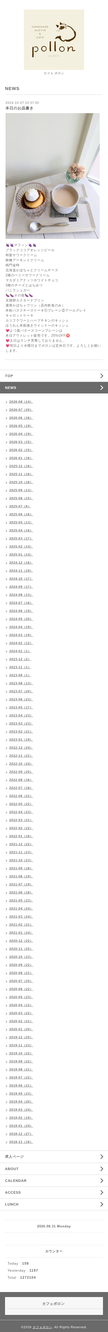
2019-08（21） (21, 1069)
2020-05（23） (21, 997)
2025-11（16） (21, 474)
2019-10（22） (21, 1053)
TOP (9, 376)
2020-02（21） (21, 1021)
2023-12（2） (20, 659)
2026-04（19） (21, 434)
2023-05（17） (21, 707)
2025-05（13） (21, 522)
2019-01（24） (21, 1126)
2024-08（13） (21, 595)
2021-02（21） (21, 924)
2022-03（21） (21, 820)
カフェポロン (42, 1327)
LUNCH (12, 1204)
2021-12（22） (21, 844)
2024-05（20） (21, 619)
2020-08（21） (21, 973)
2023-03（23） (21, 723)
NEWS (10, 388)
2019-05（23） (21, 1093)
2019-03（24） (21, 1110)
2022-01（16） (21, 836)
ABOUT (12, 1169)
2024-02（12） (21, 643)
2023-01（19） (21, 739)
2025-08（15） (21, 498)
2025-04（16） (21, 530)
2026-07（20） (21, 410)
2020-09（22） (21, 965)
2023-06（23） (21, 699)
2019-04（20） (21, 1101)
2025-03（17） (21, 538)
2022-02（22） (21, 828)
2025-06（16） (21, 514)
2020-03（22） (21, 1013)
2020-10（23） (21, 957)
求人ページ (14, 1157)
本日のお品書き (20, 108)
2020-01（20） (21, 1029)
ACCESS (13, 1192)
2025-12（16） (21, 466)
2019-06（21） (21, 1085)
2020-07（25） (21, 981)
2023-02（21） (21, 731)
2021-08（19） (21, 876)
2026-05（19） (21, 426)
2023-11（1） (20, 667)
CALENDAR (16, 1181)
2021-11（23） (21, 852)
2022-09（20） (21, 772)
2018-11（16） (21, 1142)
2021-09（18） (21, 868)
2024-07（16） (21, 603)
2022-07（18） (21, 788)
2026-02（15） (21, 450)
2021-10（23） (21, 860)
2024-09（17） (21, 587)
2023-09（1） (20, 675)
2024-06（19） (21, 611)
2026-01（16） (21, 458)
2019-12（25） (21, 1037)
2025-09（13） (21, 490)
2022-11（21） (21, 756)
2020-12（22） (21, 941)
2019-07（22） (21, 1077)
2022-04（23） (21, 812)
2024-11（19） (21, 570)
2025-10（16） (21, 482)
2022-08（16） (21, 780)
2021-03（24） (21, 916)
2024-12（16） (21, 562)
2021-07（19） (21, 884)
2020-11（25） (21, 949)
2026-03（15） (21, 442)
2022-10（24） (21, 764)
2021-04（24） (21, 908)
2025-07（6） (20, 506)
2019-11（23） (21, 1045)
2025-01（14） (21, 554)
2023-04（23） (21, 715)
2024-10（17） (21, 579)
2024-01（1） (20, 651)
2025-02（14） (21, 546)
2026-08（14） (21, 402)
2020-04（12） (21, 1005)
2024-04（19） (21, 627)
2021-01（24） (21, 933)
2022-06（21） (21, 796)
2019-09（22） (21, 1061)
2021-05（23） (21, 900)
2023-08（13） (21, 683)
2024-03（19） (21, 635)
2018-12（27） (21, 1134)
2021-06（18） (21, 892)
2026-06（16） (21, 418)
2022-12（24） (21, 747)
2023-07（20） (21, 691)
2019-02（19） (21, 1118)
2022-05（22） (21, 804)
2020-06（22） (21, 989)
